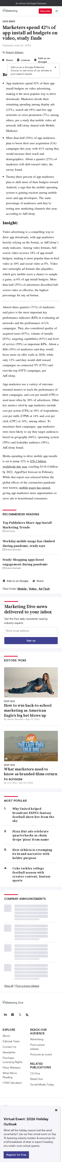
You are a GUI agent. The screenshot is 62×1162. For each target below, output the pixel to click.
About (6, 1035)
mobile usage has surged (34, 487)
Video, (33, 588)
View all (8, 986)
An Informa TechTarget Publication (31, 3)
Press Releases (11, 1067)
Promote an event (41, 1054)
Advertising (36, 1039)
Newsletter (9, 1052)
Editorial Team (11, 1041)
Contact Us (9, 1047)
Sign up (31, 640)
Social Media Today (42, 1084)
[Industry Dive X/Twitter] (19, 1014)
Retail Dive (36, 1079)
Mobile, (23, 588)
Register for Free (16, 1154)
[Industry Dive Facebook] (12, 1014)
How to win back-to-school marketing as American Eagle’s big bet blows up (28, 710)
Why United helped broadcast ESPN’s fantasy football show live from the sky (33, 815)
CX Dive (35, 1073)
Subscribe (45, 11)
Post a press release (27, 986)
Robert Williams (14, 52)
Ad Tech (44, 588)
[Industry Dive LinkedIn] (5, 1014)
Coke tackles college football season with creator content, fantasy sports (31, 874)
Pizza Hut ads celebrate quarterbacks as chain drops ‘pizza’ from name (30, 835)
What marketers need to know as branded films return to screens (30, 773)
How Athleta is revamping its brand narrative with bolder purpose (32, 854)
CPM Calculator (12, 1082)
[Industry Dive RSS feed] (27, 1014)
